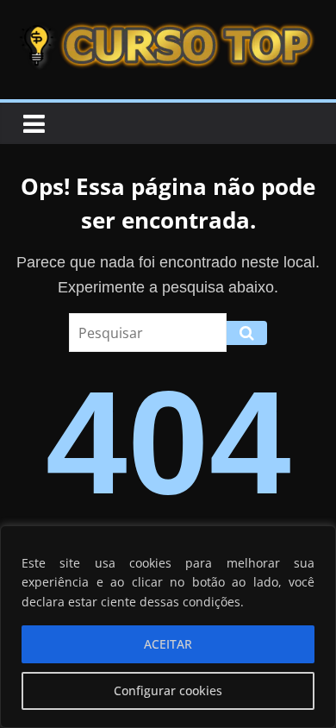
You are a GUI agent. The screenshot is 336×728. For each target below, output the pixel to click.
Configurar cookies (168, 690)
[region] (168, 626)
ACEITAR (168, 644)
